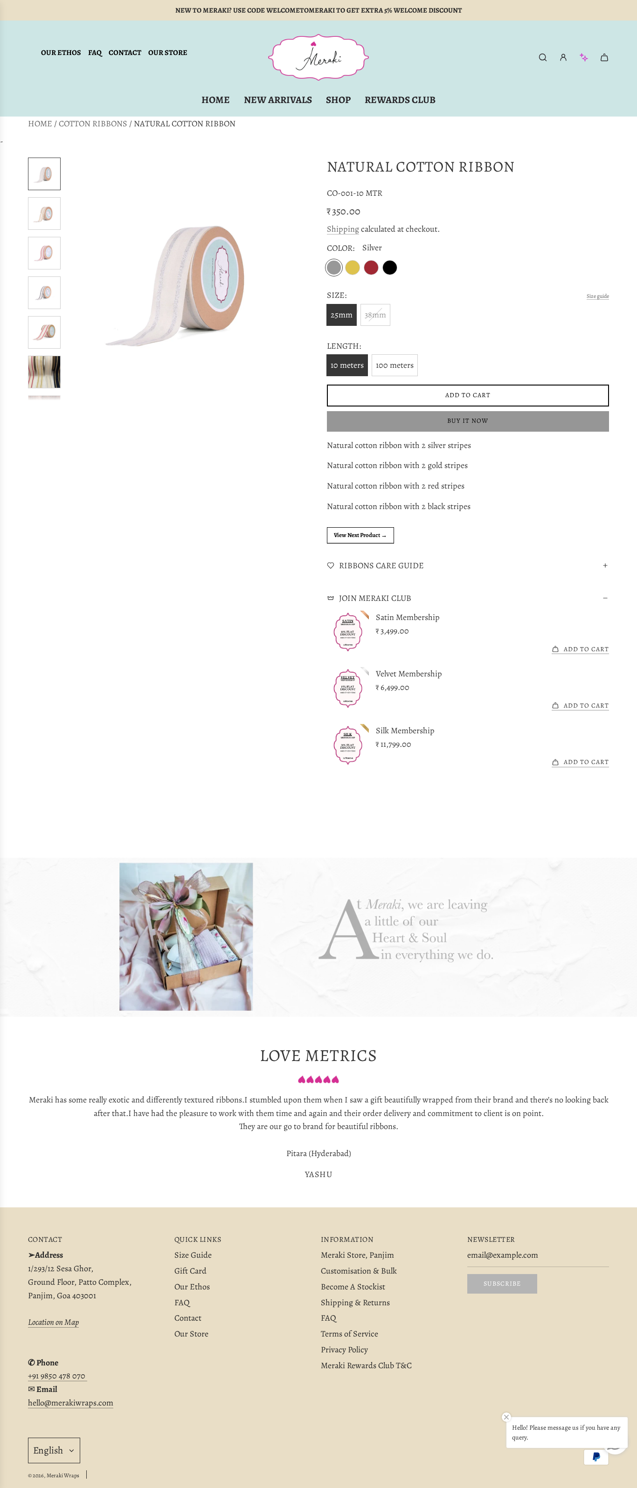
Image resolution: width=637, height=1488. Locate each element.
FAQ (95, 53)
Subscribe (502, 1283)
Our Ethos (61, 53)
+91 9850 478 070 (57, 1375)
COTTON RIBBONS (93, 123)
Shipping (343, 228)
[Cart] (604, 57)
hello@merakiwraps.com (70, 1402)
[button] (75, 279)
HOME (40, 123)
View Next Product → (360, 535)
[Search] (543, 57)
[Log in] (563, 57)
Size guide (598, 296)
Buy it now (467, 420)
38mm (375, 314)
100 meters (395, 365)
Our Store (167, 53)
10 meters (347, 365)
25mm (342, 314)
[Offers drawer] (584, 57)
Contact (125, 53)
